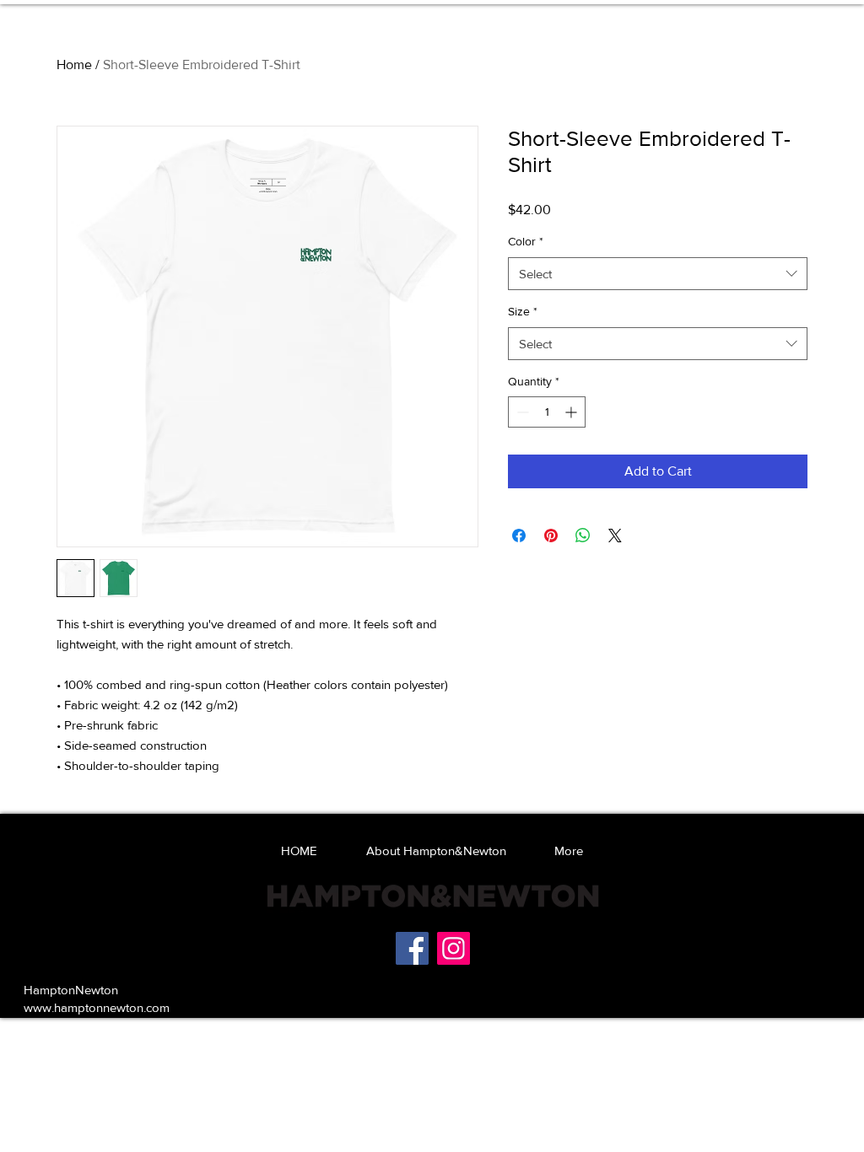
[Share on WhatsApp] (583, 535)
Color (525, 241)
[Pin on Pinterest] (551, 535)
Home (74, 64)
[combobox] (657, 273)
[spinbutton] (547, 412)
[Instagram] (453, 948)
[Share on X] (615, 535)
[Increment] (572, 412)
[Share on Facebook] (519, 535)
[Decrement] (521, 412)
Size (522, 311)
